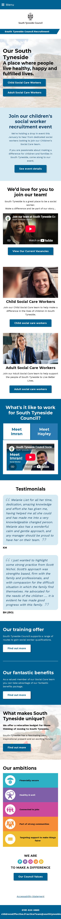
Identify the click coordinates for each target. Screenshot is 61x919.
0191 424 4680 (30, 910)
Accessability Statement (30, 896)
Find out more (19, 648)
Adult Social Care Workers (24, 92)
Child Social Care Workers (24, 82)
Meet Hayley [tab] (44, 431)
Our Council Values (30, 876)
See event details (30, 168)
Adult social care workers (30, 389)
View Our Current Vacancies (31, 251)
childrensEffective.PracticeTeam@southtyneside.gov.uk (31, 914)
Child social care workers (30, 323)
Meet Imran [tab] (17, 431)
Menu (10, 5)
